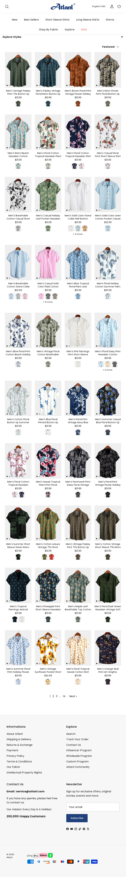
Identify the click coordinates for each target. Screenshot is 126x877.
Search (70, 734)
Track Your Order (77, 739)
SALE (84, 29)
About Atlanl (15, 734)
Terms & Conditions (19, 761)
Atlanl (9, 857)
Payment (12, 750)
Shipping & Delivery (19, 739)
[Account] (111, 6)
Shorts (110, 20)
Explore (69, 29)
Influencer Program (79, 750)
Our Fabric (13, 767)
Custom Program (77, 761)
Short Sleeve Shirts (57, 20)
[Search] (7, 7)
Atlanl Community (78, 767)
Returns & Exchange (19, 745)
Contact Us (73, 745)
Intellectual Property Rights (24, 772)
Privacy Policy (15, 756)
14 (64, 696)
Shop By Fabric (48, 29)
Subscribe (77, 818)
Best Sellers (31, 20)
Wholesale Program (79, 756)
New (14, 20)
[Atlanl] (63, 6)
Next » (73, 696)
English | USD (98, 6)
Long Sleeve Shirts (87, 20)
